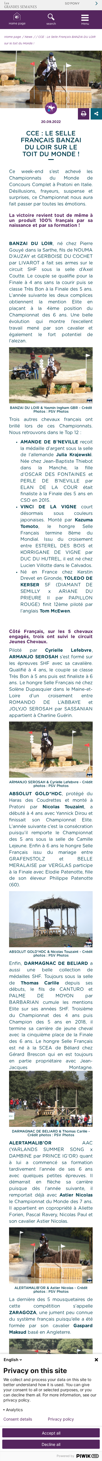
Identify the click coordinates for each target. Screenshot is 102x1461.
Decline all (51, 1444)
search (51, 23)
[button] (51, 19)
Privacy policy (61, 1419)
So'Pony (72, 3)
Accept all (51, 1433)
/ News (27, 37)
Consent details (17, 1419)
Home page (17, 23)
